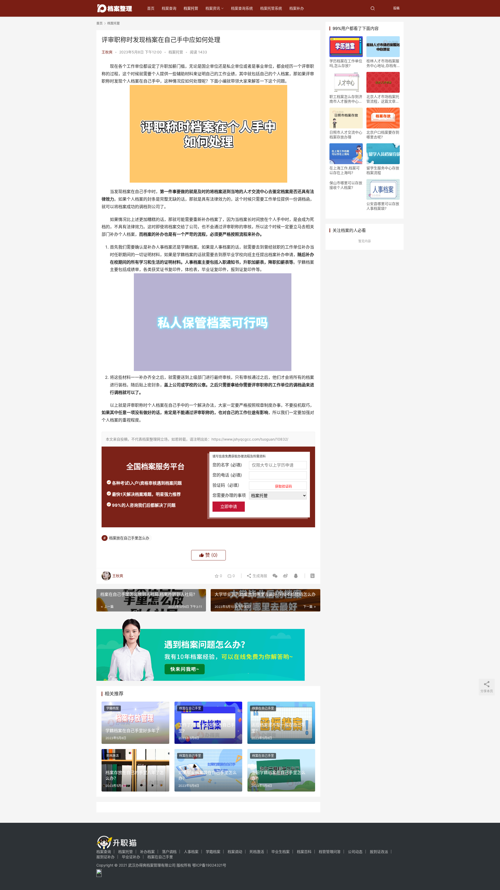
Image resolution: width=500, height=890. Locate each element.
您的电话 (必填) (227, 475)
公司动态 (355, 851)
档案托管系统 (271, 8)
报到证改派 (379, 851)
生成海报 (259, 575)
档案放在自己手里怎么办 (129, 538)
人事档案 (191, 851)
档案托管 (191, 8)
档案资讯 (212, 8)
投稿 (395, 8)
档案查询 (169, 8)
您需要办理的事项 (229, 495)
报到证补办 (105, 857)
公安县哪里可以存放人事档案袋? (382, 206)
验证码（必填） (252, 485)
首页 (150, 8)
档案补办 (296, 8)
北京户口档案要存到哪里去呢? (382, 134)
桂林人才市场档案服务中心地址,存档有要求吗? (382, 63)
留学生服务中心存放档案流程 (382, 170)
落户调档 (169, 851)
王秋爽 (107, 52)
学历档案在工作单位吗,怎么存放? (345, 63)
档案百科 (304, 851)
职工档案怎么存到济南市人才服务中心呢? (345, 99)
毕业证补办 (131, 857)
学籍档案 (112, 708)
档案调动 (235, 851)
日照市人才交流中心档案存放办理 (345, 134)
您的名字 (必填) (227, 464)
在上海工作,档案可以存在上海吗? (344, 170)
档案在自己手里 (190, 708)
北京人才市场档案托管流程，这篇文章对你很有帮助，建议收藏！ (382, 99)
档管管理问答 (330, 851)
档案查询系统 (242, 8)
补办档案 (147, 851)
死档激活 (112, 756)
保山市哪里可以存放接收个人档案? (345, 185)
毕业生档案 (280, 851)
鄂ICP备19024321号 (209, 865)
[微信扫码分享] (275, 575)
